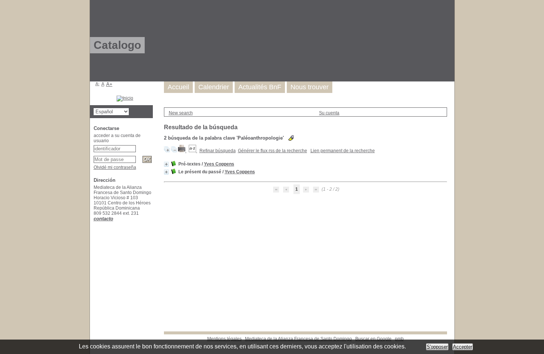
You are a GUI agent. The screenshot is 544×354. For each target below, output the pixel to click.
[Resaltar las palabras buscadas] (291, 138)
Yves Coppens (219, 164)
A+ (109, 84)
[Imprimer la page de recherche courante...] (182, 150)
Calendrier (213, 87)
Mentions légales (224, 338)
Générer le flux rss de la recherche (272, 150)
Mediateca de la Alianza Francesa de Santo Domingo (298, 338)
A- (97, 83)
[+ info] (166, 164)
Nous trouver (310, 87)
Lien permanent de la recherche (342, 150)
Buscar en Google (373, 338)
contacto (103, 218)
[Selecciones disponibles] (193, 150)
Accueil (178, 87)
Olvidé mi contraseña (115, 167)
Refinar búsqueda (217, 150)
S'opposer (437, 347)
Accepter (462, 347)
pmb (399, 338)
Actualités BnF (259, 87)
